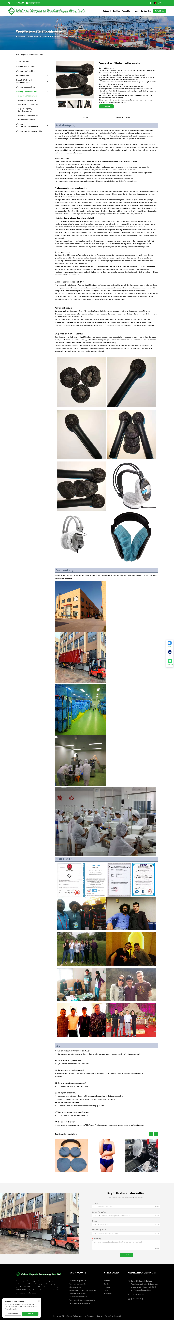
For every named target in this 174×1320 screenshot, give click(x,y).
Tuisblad (107, 11)
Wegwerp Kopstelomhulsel (43, 36)
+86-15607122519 (17, 3)
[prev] (56, 104)
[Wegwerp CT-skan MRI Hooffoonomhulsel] (71, 1155)
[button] (151, 1134)
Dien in (126, 1255)
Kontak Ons (145, 11)
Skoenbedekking (22, 75)
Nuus (136, 11)
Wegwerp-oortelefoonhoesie (63, 36)
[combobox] (96, 1215)
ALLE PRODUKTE (22, 61)
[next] (94, 104)
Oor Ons (116, 11)
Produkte (126, 11)
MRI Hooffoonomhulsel (26, 120)
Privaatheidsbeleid (113, 1316)
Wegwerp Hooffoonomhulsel (28, 104)
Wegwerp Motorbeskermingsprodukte (27, 125)
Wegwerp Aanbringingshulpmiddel (29, 131)
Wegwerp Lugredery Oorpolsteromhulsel (25, 110)
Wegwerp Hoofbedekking (25, 71)
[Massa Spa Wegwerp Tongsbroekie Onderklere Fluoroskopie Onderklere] (106, 1155)
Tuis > (18, 55)
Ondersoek (106, 106)
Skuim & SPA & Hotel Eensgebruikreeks (24, 81)
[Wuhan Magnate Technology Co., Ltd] (46, 11)
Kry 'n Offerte (159, 11)
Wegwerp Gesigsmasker (25, 66)
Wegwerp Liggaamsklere (25, 87)
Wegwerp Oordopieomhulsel (28, 115)
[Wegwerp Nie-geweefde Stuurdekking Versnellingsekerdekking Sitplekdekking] (141, 1155)
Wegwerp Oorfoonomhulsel (27, 96)
